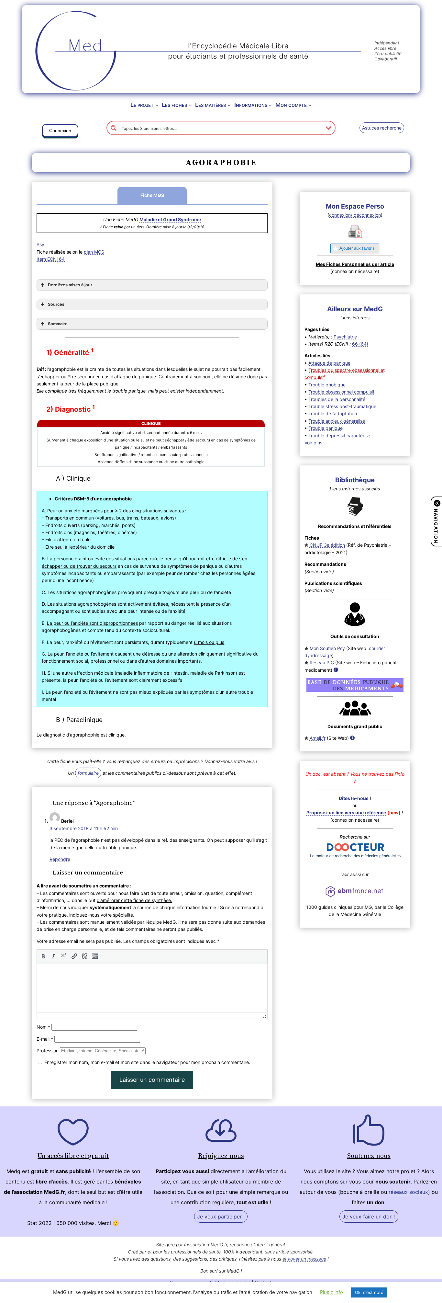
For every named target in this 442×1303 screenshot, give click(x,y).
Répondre (60, 859)
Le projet (142, 104)
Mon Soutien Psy (327, 648)
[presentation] (43, 956)
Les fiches (174, 104)
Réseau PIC (322, 662)
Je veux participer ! (221, 1216)
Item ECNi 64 (51, 259)
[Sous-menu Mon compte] (310, 105)
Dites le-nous (354, 798)
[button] (60, 131)
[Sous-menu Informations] (270, 105)
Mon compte (291, 104)
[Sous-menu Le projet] (157, 105)
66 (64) (360, 344)
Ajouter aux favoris (357, 248)
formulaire (88, 773)
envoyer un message (304, 1259)
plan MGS (94, 252)
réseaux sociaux (408, 1192)
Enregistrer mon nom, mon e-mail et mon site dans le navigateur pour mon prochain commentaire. (147, 1062)
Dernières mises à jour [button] (70, 284)
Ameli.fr (318, 738)
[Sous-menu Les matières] (229, 105)
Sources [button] (56, 304)
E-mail (45, 1039)
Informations (250, 104)
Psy (40, 244)
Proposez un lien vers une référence (346, 812)
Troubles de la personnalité (336, 399)
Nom (43, 1027)
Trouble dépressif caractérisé (339, 435)
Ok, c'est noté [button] (369, 1292)
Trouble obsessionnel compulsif (341, 391)
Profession (48, 1050)
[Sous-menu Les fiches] (190, 105)
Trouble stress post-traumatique (342, 406)
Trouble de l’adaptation (332, 413)
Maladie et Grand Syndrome (170, 219)
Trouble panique (325, 428)
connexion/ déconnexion (355, 215)
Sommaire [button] (58, 323)
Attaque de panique (329, 363)
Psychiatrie (345, 336)
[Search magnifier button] (113, 127)
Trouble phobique (327, 384)
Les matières (210, 104)
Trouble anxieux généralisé (336, 421)
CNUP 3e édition (327, 545)
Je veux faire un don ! (368, 1216)
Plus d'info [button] (331, 1292)
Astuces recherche (382, 128)
